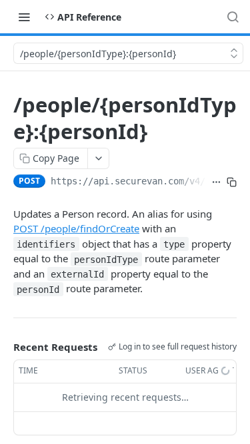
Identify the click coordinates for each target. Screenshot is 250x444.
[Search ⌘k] (232, 16)
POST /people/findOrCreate (76, 228)
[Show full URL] (216, 182)
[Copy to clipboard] (232, 182)
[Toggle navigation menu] (24, 16)
